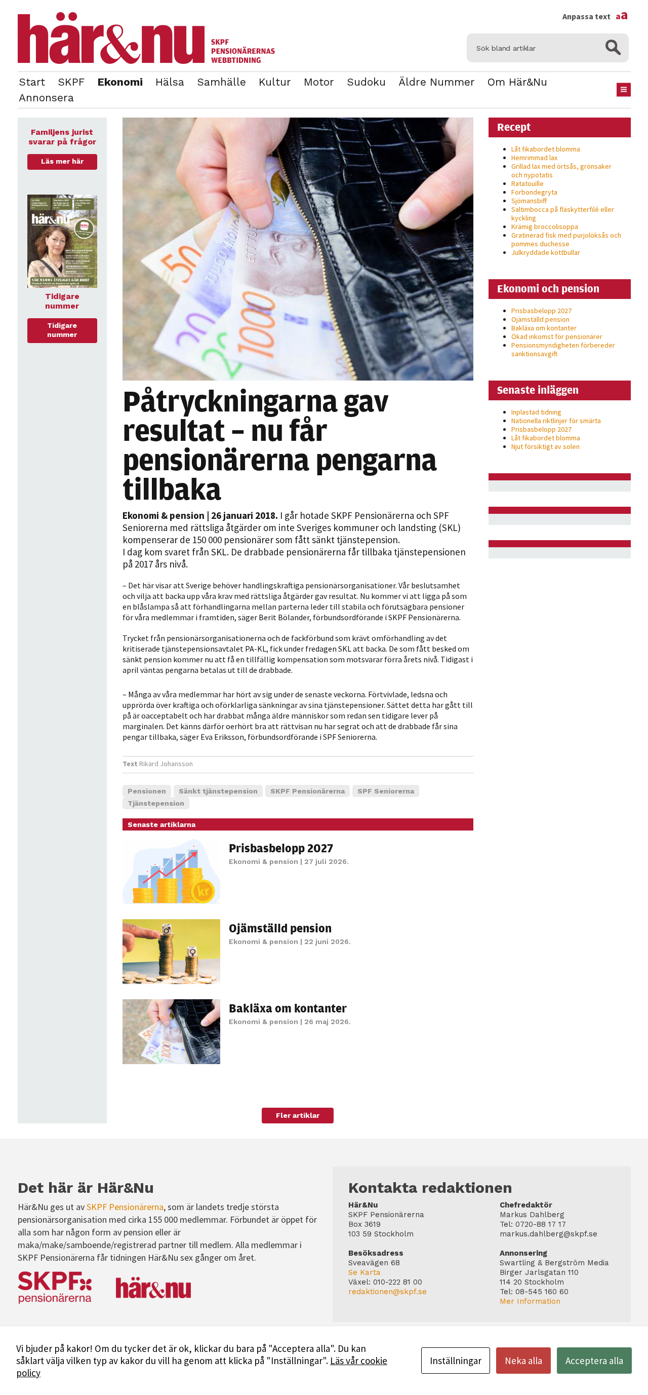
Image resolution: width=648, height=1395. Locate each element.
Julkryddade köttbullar (545, 252)
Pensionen (147, 791)
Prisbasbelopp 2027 (281, 847)
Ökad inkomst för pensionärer (556, 336)
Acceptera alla (594, 1360)
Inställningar (455, 1360)
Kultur (275, 82)
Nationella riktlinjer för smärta (556, 420)
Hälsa (169, 82)
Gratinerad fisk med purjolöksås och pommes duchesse (566, 239)
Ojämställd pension (280, 927)
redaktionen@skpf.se (387, 1291)
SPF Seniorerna (385, 791)
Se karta (364, 1272)
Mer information (530, 1301)
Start (32, 82)
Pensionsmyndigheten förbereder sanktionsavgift (563, 349)
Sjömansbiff (529, 200)
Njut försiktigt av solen (545, 446)
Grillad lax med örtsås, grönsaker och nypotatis (561, 170)
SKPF (71, 82)
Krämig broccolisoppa (544, 226)
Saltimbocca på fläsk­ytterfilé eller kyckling (562, 213)
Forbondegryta (534, 192)
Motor (319, 82)
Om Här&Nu (517, 82)
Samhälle (221, 82)
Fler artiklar (297, 1115)
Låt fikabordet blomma (545, 149)
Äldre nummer (436, 82)
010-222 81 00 (397, 1282)
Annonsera (46, 97)
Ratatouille (527, 183)
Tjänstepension (156, 803)
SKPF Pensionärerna (307, 791)
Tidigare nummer (62, 329)
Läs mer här (62, 161)
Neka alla (523, 1360)
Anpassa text (595, 16)
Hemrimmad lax (534, 157)
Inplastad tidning (536, 412)
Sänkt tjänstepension (218, 791)
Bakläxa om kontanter (288, 1007)
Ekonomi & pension (164, 515)
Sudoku (366, 82)
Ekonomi (120, 82)
